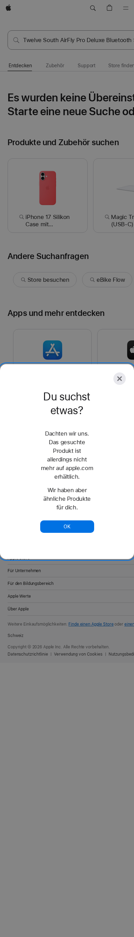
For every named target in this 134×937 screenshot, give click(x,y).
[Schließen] (119, 378)
